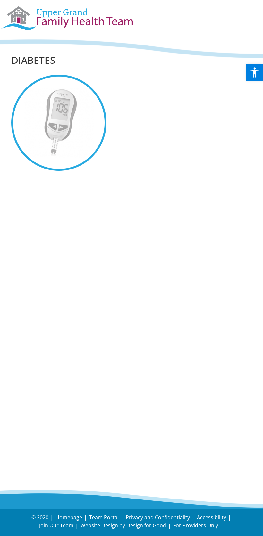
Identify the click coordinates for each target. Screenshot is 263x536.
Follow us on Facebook (45, 271)
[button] (254, 72)
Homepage (68, 517)
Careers (22, 435)
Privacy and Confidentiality (158, 517)
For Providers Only (195, 525)
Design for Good (146, 525)
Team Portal (104, 517)
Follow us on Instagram (46, 286)
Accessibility (211, 517)
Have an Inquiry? (36, 416)
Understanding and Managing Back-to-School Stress (88, 203)
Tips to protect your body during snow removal (81, 215)
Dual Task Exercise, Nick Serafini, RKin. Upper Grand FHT (95, 252)
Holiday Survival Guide (44, 228)
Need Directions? (87, 416)
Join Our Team (56, 525)
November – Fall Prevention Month (63, 240)
